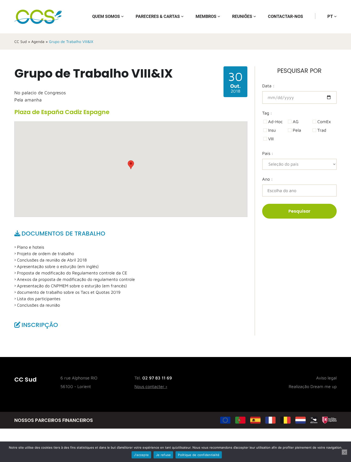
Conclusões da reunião (38, 305)
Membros (206, 16)
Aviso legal (326, 377)
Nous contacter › (150, 386)
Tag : (267, 113)
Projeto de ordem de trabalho (45, 253)
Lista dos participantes (38, 298)
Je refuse (163, 455)
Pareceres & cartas (158, 16)
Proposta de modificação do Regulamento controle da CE (72, 272)
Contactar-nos (285, 16)
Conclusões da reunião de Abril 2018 (52, 259)
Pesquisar (299, 211)
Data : (268, 85)
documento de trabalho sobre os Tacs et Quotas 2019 (69, 292)
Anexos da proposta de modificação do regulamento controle (76, 279)
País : (267, 153)
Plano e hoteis (30, 247)
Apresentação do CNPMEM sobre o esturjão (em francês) (72, 285)
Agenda (37, 41)
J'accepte (141, 455)
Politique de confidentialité (198, 455)
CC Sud (20, 41)
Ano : (267, 179)
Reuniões (242, 16)
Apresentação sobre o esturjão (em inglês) (58, 266)
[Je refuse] (344, 452)
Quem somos (106, 16)
